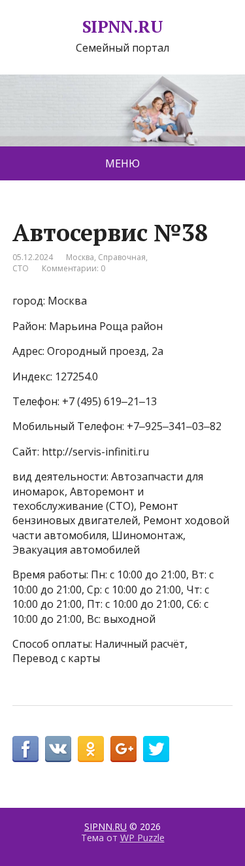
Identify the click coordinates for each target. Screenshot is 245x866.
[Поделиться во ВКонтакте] (58, 749)
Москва (80, 257)
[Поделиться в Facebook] (25, 749)
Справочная (122, 257)
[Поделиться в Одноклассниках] (91, 749)
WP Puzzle (142, 837)
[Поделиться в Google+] (123, 749)
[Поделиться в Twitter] (156, 749)
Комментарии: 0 (73, 268)
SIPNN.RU (122, 27)
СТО (20, 268)
